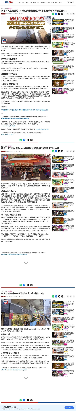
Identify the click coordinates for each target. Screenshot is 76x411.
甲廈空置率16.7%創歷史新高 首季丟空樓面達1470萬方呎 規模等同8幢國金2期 (24, 110)
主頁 (2, 8)
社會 (65, 53)
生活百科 (66, 23)
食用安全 (66, 69)
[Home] (9, 2)
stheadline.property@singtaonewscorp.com (15, 118)
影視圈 (65, 38)
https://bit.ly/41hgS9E (42, 129)
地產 (6, 8)
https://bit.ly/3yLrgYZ (7, 134)
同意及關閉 (68, 407)
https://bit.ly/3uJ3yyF (9, 126)
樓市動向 (10, 8)
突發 (65, 76)
